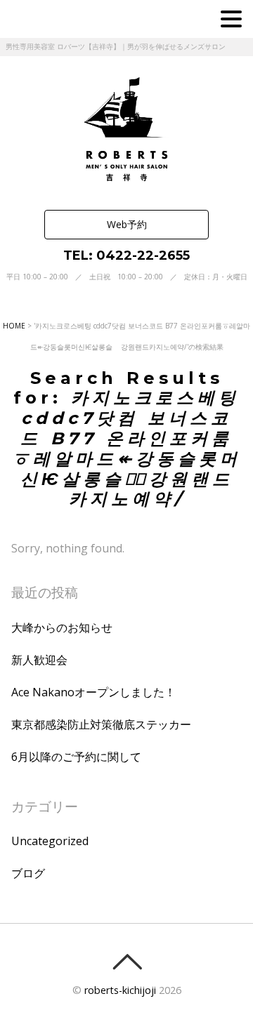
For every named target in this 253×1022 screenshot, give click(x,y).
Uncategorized (50, 841)
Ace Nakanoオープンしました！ (93, 692)
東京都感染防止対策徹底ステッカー (101, 724)
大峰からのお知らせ (61, 627)
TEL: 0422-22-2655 (126, 255)
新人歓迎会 (39, 660)
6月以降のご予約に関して (76, 756)
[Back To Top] (126, 961)
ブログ (28, 873)
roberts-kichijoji (120, 990)
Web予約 (127, 224)
